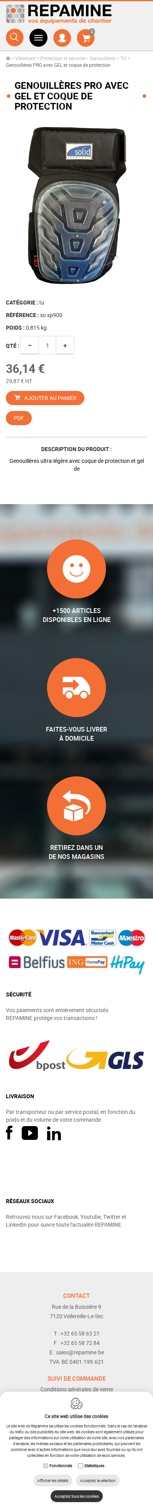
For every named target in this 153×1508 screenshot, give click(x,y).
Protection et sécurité (62, 58)
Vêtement (25, 58)
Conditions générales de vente (76, 1389)
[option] (76, 205)
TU (123, 58)
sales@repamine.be (80, 1352)
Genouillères (103, 58)
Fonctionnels (60, 1465)
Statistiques (94, 1465)
